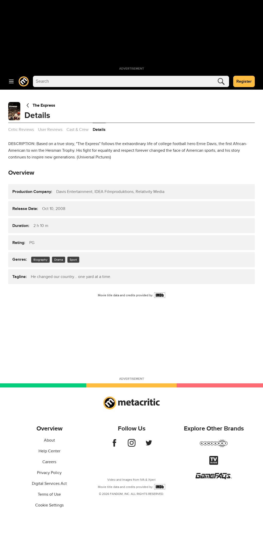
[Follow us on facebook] (114, 445)
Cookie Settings (49, 505)
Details (99, 129)
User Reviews (50, 129)
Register (244, 81)
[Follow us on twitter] (148, 445)
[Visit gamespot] (214, 446)
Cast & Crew (78, 129)
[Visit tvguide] (214, 463)
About (49, 440)
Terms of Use (49, 494)
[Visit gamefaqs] (214, 477)
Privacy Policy (49, 472)
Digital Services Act (49, 483)
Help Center (49, 451)
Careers (49, 461)
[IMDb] (159, 295)
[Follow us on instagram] (131, 445)
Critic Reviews (21, 129)
